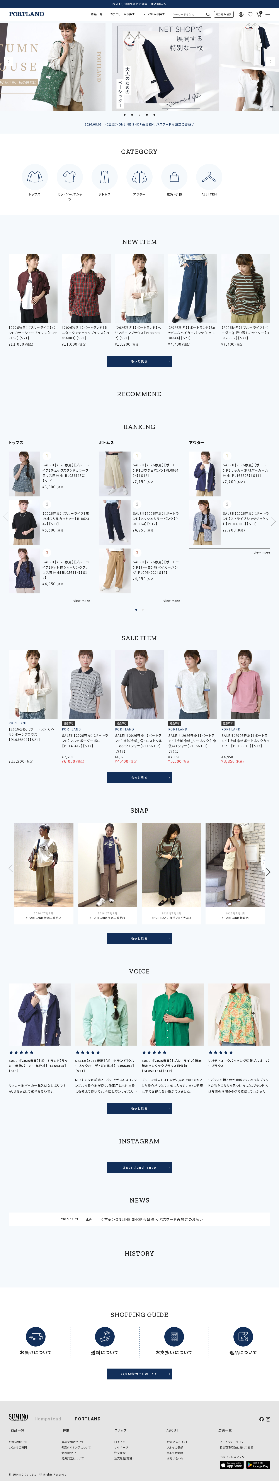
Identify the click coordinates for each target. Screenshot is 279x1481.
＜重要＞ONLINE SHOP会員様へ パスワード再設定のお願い (139, 124)
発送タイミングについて (76, 1447)
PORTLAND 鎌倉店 (236, 917)
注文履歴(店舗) (124, 1458)
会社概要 (67, 1453)
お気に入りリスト (177, 1442)
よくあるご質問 (18, 1447)
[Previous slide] (8, 61)
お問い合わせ (175, 1458)
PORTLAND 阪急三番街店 (44, 917)
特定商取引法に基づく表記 (236, 1447)
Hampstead (48, 1419)
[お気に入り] (249, 14)
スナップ (121, 1430)
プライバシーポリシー (233, 1442)
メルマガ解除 (175, 1453)
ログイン (119, 1442)
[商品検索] (224, 14)
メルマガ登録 (175, 1447)
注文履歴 (120, 1453)
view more (81, 600)
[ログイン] (241, 14)
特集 (66, 1430)
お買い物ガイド (18, 1442)
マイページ (121, 1447)
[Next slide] (270, 61)
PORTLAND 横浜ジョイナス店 (172, 917)
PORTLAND (88, 1419)
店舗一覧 (225, 1430)
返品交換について (72, 1442)
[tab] (125, 115)
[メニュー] (267, 14)
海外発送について (72, 1458)
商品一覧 (96, 14)
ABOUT (173, 1430)
